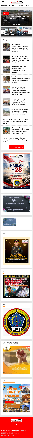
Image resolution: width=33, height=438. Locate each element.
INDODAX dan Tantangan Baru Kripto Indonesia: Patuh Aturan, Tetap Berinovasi (9, 33)
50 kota (6, 13)
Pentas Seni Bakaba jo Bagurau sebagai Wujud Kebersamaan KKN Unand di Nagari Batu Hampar (20, 59)
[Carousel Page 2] (16, 24)
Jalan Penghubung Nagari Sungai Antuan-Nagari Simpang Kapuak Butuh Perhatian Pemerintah (20, 112)
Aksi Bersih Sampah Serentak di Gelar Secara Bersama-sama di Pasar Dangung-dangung (20, 130)
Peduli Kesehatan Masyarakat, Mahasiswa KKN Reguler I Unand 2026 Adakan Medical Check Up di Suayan (20, 48)
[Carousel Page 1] (14, 24)
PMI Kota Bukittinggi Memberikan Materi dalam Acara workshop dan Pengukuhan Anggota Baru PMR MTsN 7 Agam (20, 90)
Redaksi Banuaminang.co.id (9, 433)
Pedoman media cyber (7, 435)
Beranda (23, 430)
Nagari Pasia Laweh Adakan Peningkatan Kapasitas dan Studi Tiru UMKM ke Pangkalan (19, 101)
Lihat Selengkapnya (16, 147)
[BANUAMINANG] (17, 2)
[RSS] (16, 424)
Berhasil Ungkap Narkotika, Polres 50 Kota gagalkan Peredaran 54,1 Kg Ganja (15, 121)
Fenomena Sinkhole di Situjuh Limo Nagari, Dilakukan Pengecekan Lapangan (16, 18)
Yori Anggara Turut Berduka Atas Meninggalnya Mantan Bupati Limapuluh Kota (16, 140)
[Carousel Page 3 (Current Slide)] (19, 24)
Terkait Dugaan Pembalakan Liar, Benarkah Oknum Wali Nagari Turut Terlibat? (20, 79)
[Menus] (2, 2)
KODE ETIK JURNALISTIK (8, 432)
